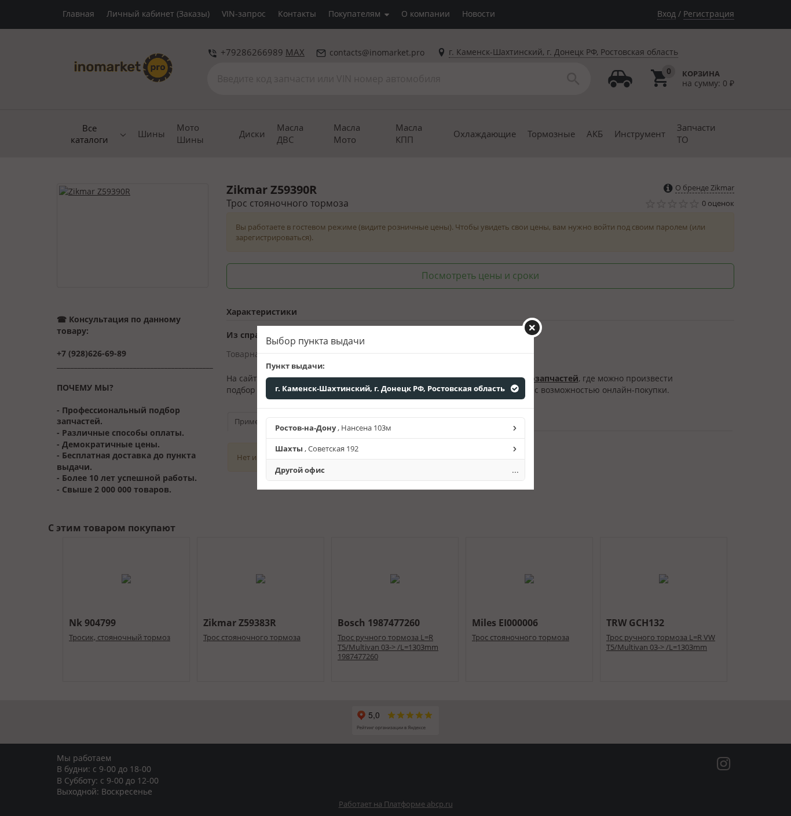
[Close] (532, 327)
